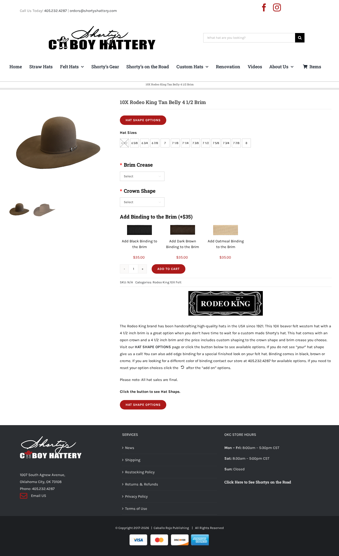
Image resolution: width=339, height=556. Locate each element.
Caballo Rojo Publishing (172, 528)
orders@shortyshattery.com (93, 10)
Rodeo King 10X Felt (167, 282)
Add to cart (168, 269)
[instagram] (277, 7)
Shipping (132, 460)
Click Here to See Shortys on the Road (257, 482)
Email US (38, 495)
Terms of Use (136, 508)
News (129, 447)
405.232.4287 (55, 10)
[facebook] (264, 7)
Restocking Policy (140, 472)
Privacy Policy (136, 496)
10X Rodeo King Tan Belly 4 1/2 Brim (170, 84)
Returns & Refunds (141, 484)
